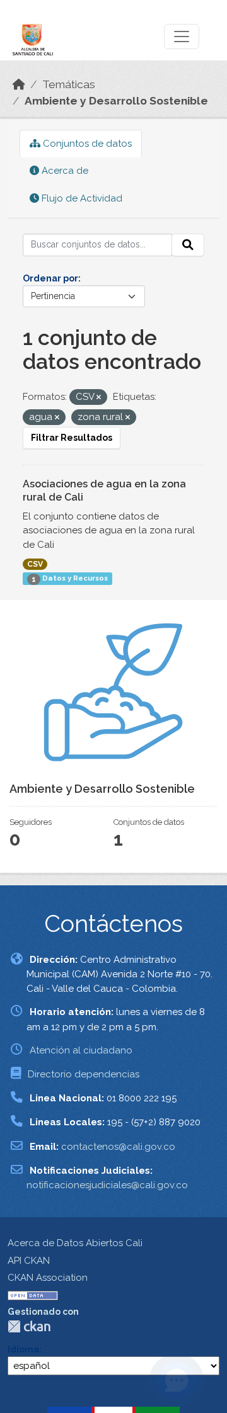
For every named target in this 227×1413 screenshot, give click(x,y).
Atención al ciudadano (81, 1050)
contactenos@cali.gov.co (118, 1146)
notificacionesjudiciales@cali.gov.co (107, 1185)
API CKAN (29, 1260)
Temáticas (68, 84)
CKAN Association (48, 1277)
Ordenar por (50, 278)
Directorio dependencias (83, 1074)
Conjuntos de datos (86, 143)
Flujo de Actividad (80, 198)
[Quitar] (98, 398)
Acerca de (63, 170)
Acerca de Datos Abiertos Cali (75, 1243)
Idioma (23, 1349)
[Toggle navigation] (181, 36)
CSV (35, 564)
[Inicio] (19, 84)
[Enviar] (188, 245)
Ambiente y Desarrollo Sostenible (116, 100)
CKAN (29, 1326)
